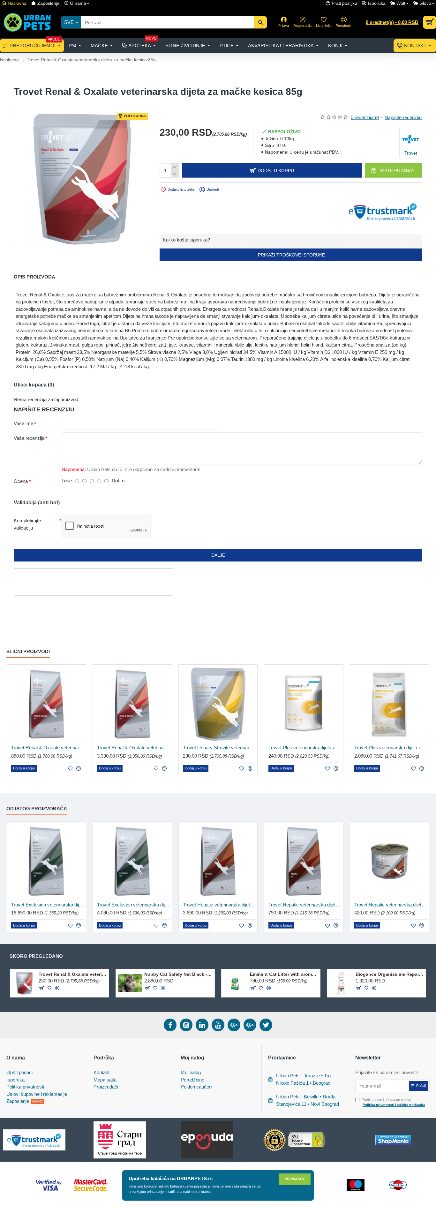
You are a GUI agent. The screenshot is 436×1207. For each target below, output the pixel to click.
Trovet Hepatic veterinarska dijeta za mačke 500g (305, 904)
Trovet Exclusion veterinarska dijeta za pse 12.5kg (47, 904)
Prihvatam (294, 1179)
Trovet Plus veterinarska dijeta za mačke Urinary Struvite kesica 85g (305, 747)
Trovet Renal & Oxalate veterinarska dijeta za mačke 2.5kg (133, 747)
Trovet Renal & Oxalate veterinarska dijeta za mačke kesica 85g (73, 974)
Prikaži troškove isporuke (291, 254)
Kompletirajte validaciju (27, 524)
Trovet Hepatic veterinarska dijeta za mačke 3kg (219, 904)
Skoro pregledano (36, 956)
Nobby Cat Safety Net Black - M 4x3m (178, 974)
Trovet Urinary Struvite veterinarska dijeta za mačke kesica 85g (219, 747)
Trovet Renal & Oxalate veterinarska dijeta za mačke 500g (47, 747)
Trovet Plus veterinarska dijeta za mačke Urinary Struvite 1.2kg (390, 747)
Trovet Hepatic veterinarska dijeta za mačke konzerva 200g (390, 904)
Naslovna (9, 59)
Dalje (218, 555)
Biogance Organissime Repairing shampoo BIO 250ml (390, 974)
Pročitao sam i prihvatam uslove (393, 1102)
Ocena (21, 481)
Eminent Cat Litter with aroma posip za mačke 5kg (284, 974)
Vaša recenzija (29, 438)
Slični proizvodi (28, 651)
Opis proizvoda (34, 276)
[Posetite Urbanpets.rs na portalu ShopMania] (393, 1140)
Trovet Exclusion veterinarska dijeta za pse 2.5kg (133, 904)
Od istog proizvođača (36, 808)
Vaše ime (23, 423)
